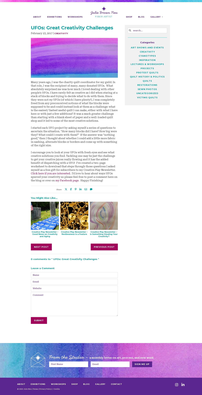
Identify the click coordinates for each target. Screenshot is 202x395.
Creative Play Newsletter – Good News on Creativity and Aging (45, 234)
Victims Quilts (147, 97)
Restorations (147, 85)
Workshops (75, 17)
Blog (141, 17)
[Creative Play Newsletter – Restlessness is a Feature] (74, 229)
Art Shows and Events (147, 47)
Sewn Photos (147, 89)
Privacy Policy (45, 389)
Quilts (147, 81)
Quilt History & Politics (147, 76)
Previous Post (104, 247)
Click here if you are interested (50, 173)
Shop (129, 17)
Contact (116, 384)
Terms (35, 389)
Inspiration (147, 60)
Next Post (41, 247)
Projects (147, 68)
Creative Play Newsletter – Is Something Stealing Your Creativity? (104, 234)
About (37, 17)
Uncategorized (147, 93)
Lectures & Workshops (147, 64)
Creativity (61, 33)
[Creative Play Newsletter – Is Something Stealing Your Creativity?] (104, 229)
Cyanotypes (147, 56)
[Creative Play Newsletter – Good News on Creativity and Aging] (45, 229)
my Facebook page (67, 180)
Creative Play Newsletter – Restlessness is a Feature (74, 233)
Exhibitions (54, 17)
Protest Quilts (147, 72)
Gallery (155, 17)
